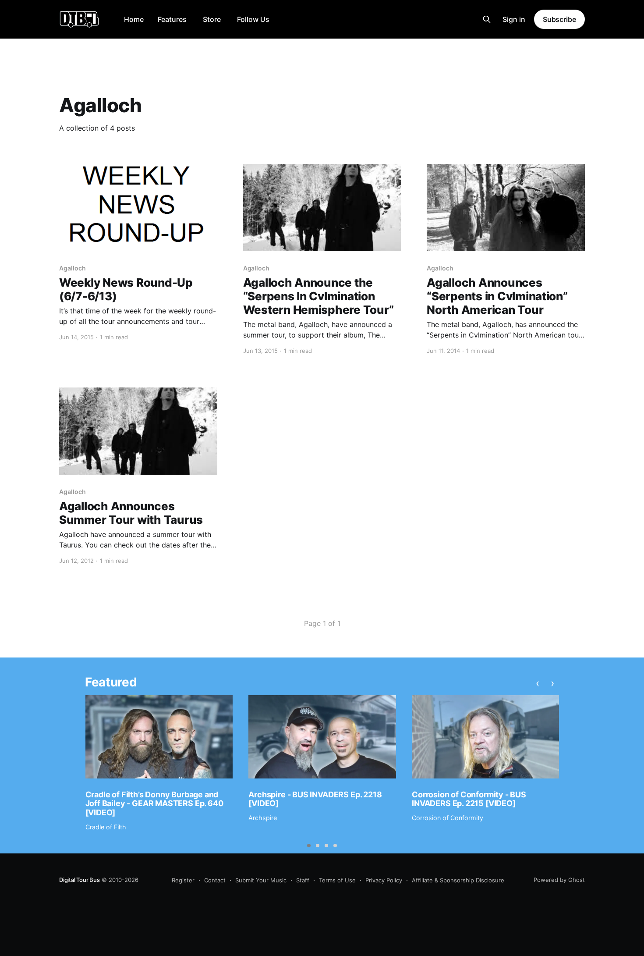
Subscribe (559, 19)
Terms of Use (337, 880)
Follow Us (253, 19)
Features (172, 19)
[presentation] (537, 683)
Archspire (262, 817)
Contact (215, 880)
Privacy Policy (383, 880)
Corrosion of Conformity (447, 817)
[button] (308, 845)
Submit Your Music (261, 880)
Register (183, 880)
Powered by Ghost (559, 879)
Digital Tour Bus (79, 879)
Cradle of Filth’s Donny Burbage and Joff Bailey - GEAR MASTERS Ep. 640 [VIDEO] (154, 803)
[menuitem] (134, 19)
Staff (302, 880)
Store (212, 19)
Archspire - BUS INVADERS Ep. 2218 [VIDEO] (315, 799)
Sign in (513, 19)
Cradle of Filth (105, 827)
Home (134, 19)
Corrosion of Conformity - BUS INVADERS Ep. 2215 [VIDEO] (469, 799)
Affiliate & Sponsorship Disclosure (458, 880)
